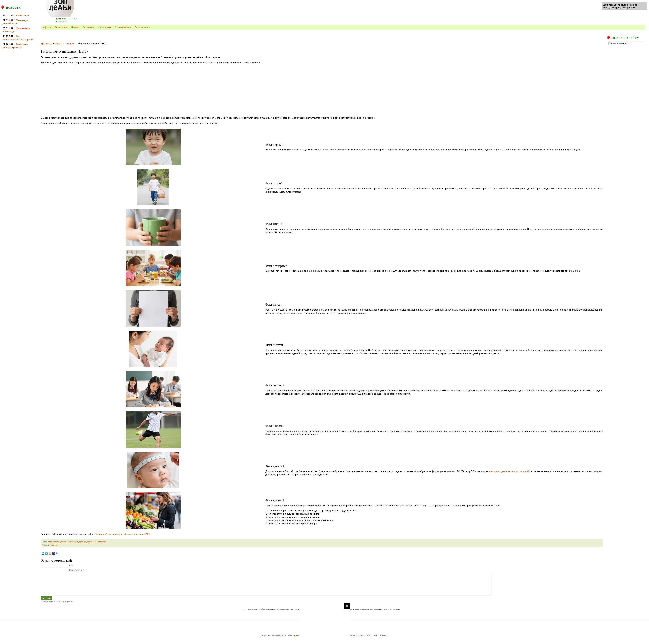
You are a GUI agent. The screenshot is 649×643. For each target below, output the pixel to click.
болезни (64, 542)
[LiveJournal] (57, 553)
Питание (69, 43)
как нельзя (73, 542)
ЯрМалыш (46, 43)
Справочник (61, 27)
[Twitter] (46, 553)
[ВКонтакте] (43, 553)
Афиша (47, 27)
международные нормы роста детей (509, 471)
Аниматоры (22, 15)
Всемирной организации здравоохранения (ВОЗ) (122, 534)
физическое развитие (96, 542)
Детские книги (142, 27)
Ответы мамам (123, 27)
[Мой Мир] (53, 553)
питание (82, 542)
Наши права (104, 27)
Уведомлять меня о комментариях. (58, 602)
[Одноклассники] (50, 553)
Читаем (75, 27)
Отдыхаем (88, 27)
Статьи (58, 43)
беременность (54, 542)
